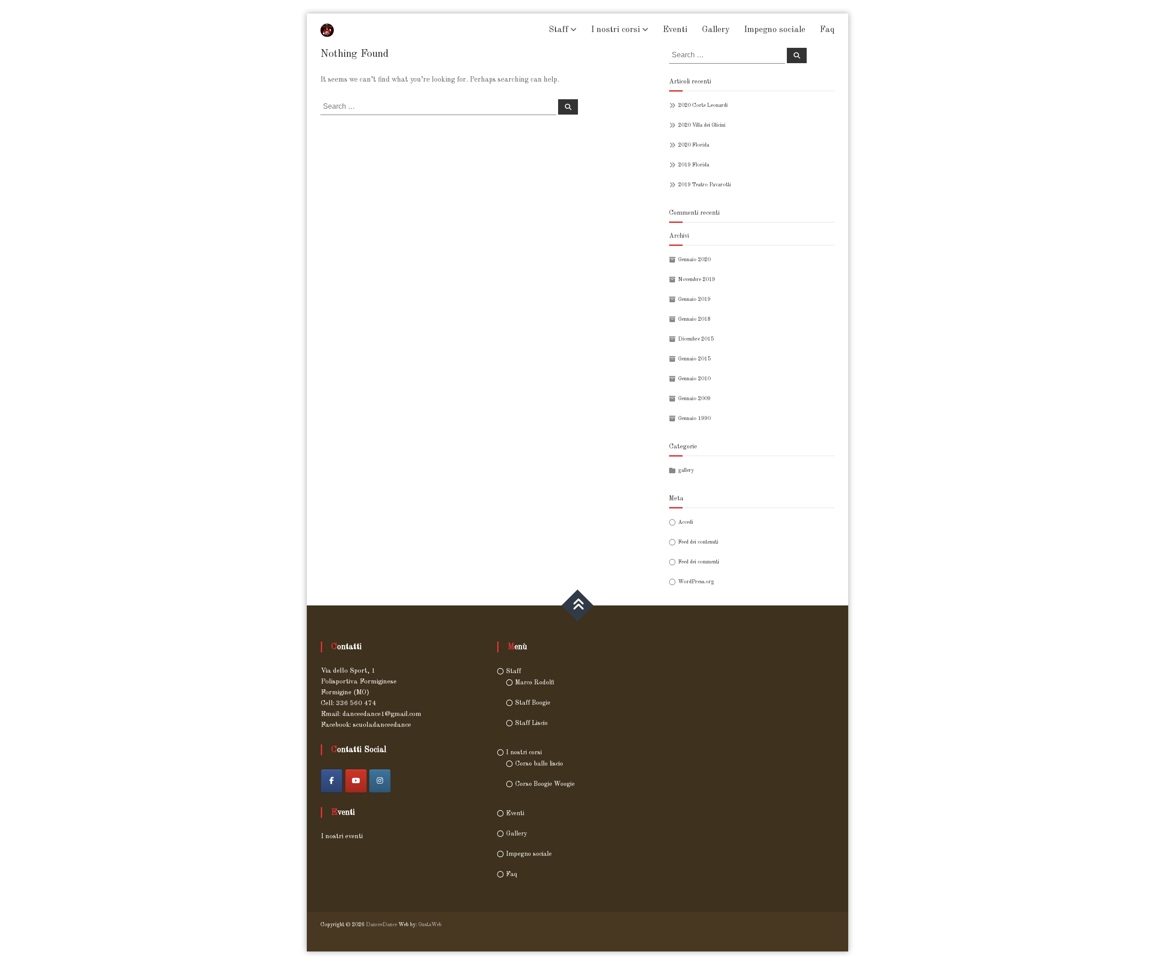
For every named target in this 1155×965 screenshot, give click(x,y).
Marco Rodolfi (534, 682)
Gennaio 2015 (694, 359)
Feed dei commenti (698, 562)
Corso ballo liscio (539, 764)
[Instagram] (380, 781)
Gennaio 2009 (694, 399)
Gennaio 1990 (694, 418)
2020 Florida (693, 145)
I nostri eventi (342, 836)
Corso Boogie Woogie (545, 784)
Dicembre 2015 (696, 339)
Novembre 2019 (696, 279)
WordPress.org (696, 582)
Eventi (675, 30)
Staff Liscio (531, 723)
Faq (827, 30)
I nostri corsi (615, 30)
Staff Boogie (532, 703)
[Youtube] (356, 781)
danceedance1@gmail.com (381, 714)
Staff (558, 30)
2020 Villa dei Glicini (701, 125)
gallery (686, 470)
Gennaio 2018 (694, 319)
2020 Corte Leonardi (703, 105)
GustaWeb (430, 925)
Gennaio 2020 (694, 260)
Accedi (685, 522)
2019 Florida (693, 165)
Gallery (716, 30)
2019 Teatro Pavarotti (704, 185)
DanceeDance (381, 925)
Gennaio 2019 (694, 299)
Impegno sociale (774, 30)
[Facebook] (331, 781)
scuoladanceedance (382, 725)
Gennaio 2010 (694, 379)
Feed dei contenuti (698, 542)
